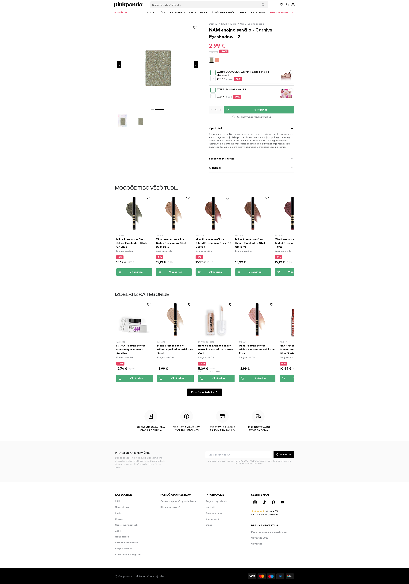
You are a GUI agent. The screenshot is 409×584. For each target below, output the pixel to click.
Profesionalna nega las (128, 554)
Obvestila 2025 (259, 538)
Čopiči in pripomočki (126, 525)
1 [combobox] (211, 78)
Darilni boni (212, 519)
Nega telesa (122, 537)
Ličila (233, 24)
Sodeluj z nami (214, 513)
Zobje (118, 531)
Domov (214, 24)
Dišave (119, 519)
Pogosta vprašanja (216, 501)
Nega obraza (122, 507)
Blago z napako (123, 549)
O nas (209, 525)
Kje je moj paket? (170, 507)
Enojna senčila (256, 24)
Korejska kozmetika (126, 543)
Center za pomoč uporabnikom (178, 501)
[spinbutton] (216, 109)
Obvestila (256, 544)
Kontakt (211, 507)
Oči (242, 24)
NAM (224, 24)
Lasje (118, 513)
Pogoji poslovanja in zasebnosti (269, 532)
